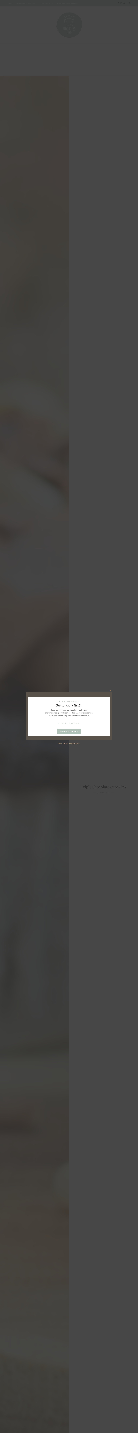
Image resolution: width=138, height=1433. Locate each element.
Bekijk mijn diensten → (69, 731)
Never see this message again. (69, 743)
